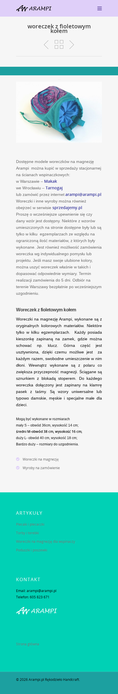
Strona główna (27, 644)
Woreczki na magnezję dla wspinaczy (45, 541)
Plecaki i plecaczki (30, 524)
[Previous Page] (58, 79)
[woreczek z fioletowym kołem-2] (59, 112)
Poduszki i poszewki (31, 550)
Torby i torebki (27, 532)
